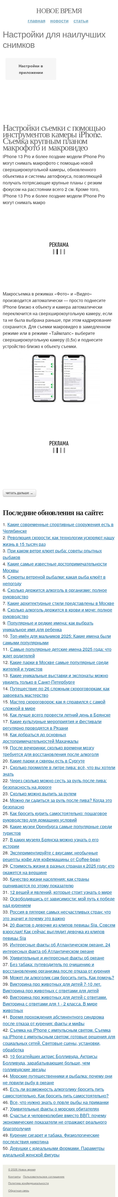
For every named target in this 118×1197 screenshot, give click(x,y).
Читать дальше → (19, 493)
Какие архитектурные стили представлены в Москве (60, 603)
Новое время (59, 10)
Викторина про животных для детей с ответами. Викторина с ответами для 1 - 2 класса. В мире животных (55, 1003)
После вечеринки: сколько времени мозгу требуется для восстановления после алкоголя (51, 750)
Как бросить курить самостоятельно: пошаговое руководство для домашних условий (55, 816)
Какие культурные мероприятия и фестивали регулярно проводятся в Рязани (52, 724)
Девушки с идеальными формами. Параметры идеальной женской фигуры (54, 1151)
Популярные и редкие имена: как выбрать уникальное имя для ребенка (48, 626)
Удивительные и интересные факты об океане (57, 958)
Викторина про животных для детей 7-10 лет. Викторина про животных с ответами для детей (52, 987)
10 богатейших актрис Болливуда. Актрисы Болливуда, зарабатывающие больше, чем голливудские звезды (50, 1063)
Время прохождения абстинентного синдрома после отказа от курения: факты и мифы (53, 1020)
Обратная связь (18, 1190)
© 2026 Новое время (21, 1169)
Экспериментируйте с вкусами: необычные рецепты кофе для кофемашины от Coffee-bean (51, 856)
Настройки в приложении (31, 69)
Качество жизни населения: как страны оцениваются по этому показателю (46, 882)
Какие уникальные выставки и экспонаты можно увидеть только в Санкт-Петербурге (55, 678)
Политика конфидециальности (28, 1183)
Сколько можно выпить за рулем (43, 793)
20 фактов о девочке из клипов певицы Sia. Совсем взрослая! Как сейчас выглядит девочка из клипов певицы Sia (59, 931)
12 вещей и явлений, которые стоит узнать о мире (61, 892)
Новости (59, 21)
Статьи (81, 21)
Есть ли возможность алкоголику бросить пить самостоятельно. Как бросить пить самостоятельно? (56, 1092)
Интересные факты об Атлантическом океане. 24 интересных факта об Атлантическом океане (56, 947)
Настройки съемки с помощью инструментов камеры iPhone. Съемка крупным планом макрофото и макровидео (54, 137)
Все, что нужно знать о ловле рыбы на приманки (59, 1102)
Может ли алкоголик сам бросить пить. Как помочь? (62, 977)
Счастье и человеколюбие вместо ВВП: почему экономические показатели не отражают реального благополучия (55, 1122)
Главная (36, 21)
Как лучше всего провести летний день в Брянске (60, 715)
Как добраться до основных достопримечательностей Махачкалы (40, 737)
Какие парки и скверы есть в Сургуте (47, 761)
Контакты (14, 1176)
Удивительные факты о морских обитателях (54, 1109)
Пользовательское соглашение (43, 1176)
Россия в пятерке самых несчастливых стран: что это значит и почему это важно (57, 915)
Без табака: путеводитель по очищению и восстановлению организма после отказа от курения (56, 967)
